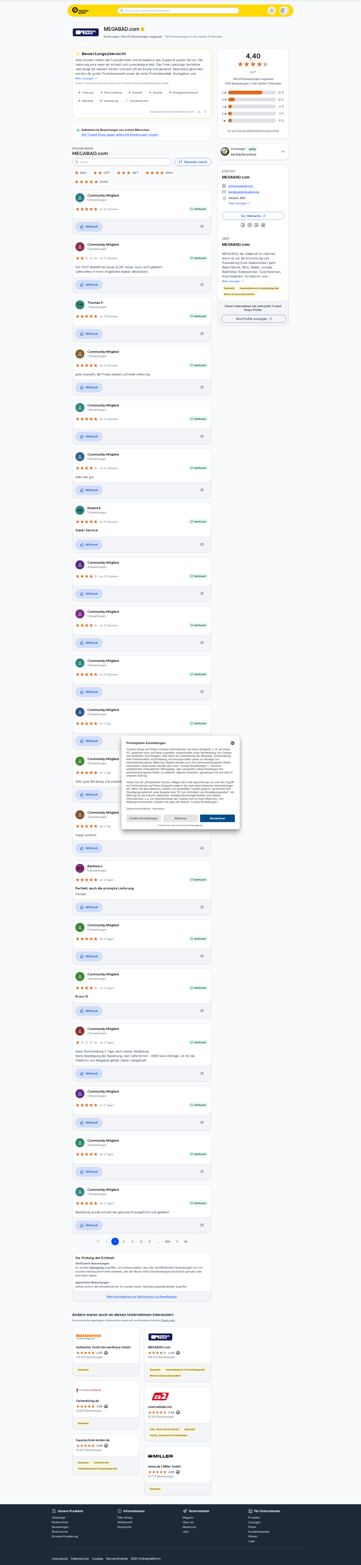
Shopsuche (124, 1527)
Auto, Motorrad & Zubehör (164, 1429)
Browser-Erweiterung (65, 1536)
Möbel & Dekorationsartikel (239, 294)
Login (251, 1541)
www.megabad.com (240, 186)
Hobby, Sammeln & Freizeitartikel (168, 1435)
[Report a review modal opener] (202, 227)
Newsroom (189, 1527)
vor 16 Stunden (108, 209)
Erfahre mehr (168, 1320)
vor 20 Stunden (108, 365)
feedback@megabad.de (243, 192)
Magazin (188, 1517)
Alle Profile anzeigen (251, 319)
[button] (272, 10)
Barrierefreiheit (117, 1558)
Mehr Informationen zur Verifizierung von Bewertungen (142, 1296)
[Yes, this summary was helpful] (199, 112)
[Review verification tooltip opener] (142, 29)
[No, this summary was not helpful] (205, 112)
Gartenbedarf (101, 1462)
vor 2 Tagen (106, 879)
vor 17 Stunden (108, 258)
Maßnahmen (97, 1267)
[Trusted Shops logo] (80, 10)
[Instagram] (249, 225)
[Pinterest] (263, 225)
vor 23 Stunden (108, 674)
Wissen (252, 1536)
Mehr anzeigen (238, 203)
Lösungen (254, 1522)
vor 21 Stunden (108, 419)
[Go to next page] (177, 1241)
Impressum (60, 1558)
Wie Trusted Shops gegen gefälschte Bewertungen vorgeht (120, 134)
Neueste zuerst (195, 162)
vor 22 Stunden (108, 521)
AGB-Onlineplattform (146, 1558)
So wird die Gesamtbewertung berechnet (253, 130)
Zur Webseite (251, 216)
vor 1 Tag (105, 723)
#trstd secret (60, 1531)
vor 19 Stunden (108, 316)
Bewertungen (60, 1527)
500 (167, 1241)
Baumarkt (229, 288)
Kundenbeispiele (258, 1531)
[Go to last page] (186, 1241)
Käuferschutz (60, 1522)
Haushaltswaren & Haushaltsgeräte (259, 288)
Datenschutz (80, 1558)
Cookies (97, 1558)
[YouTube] (256, 225)
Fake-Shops (125, 1517)
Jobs (186, 1531)
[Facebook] (243, 225)
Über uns (188, 1522)
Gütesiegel (58, 1517)
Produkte (254, 1517)
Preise (252, 1527)
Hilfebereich (125, 1522)
